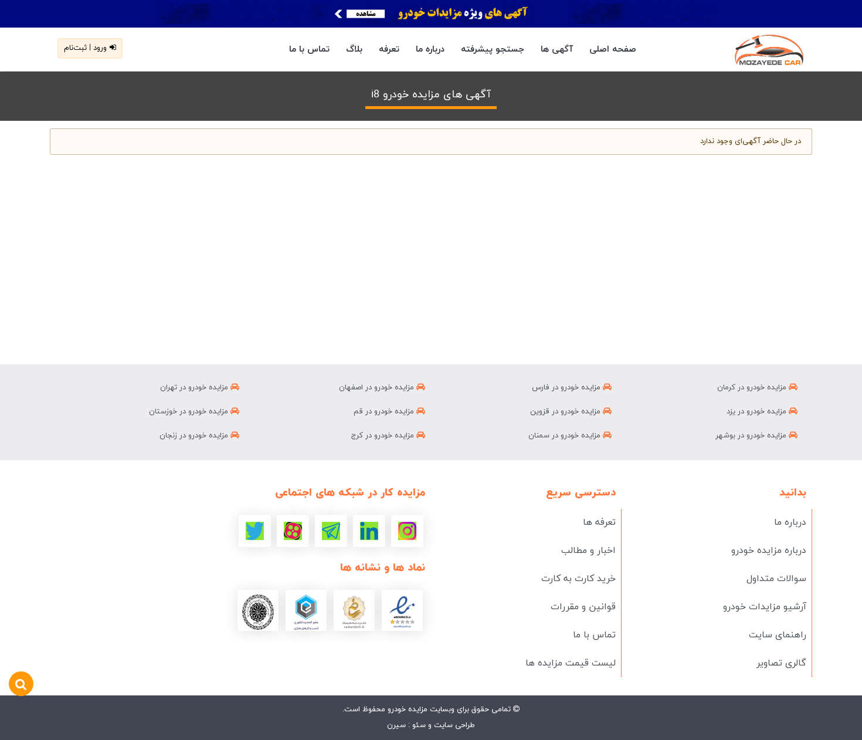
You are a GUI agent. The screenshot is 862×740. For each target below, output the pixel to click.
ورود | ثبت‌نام (85, 48)
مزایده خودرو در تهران (195, 387)
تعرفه (389, 49)
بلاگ (354, 49)
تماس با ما (309, 49)
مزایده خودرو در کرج (383, 435)
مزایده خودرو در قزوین (566, 411)
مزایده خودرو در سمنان (565, 435)
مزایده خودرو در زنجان (194, 435)
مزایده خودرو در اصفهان (377, 387)
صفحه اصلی (612, 49)
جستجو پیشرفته (492, 49)
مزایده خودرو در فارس (567, 387)
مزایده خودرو (406, 709)
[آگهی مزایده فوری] (431, 14)
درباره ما (430, 49)
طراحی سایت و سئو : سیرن (431, 725)
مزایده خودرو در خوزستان (189, 411)
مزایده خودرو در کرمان (753, 387)
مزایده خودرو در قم (385, 411)
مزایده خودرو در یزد (758, 411)
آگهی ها (557, 49)
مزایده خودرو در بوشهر (752, 435)
